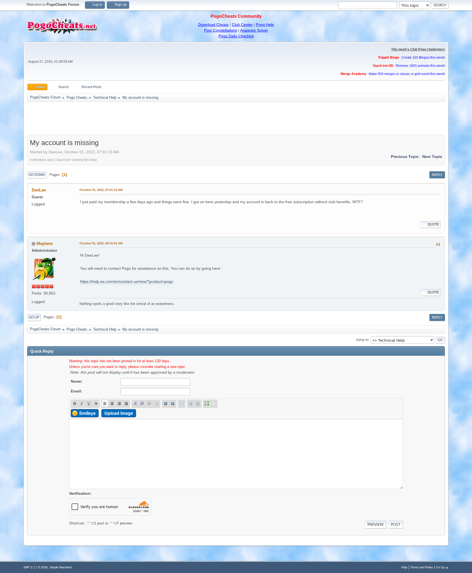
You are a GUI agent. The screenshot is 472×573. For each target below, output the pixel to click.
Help (404, 567)
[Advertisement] (236, 118)
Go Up (34, 317)
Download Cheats (213, 24)
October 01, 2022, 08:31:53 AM (101, 243)
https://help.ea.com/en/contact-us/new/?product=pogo (126, 281)
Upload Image (118, 413)
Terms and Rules (421, 567)
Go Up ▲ (442, 567)
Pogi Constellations (220, 30)
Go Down (37, 175)
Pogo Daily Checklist (236, 36)
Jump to (362, 340)
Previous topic (405, 156)
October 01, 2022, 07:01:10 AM (101, 189)
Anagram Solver (254, 30)
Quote (433, 224)
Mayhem (45, 243)
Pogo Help (265, 24)
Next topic (432, 156)
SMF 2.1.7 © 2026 (35, 567)
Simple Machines (61, 567)
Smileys (87, 413)
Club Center (242, 24)
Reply (437, 175)
